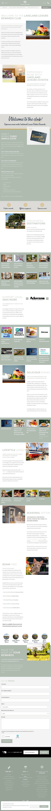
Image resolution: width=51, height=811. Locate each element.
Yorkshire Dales (5, 285)
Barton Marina (42, 796)
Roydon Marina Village (42, 789)
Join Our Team (9, 785)
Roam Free (42, 499)
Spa (15, 500)
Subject (2, 703)
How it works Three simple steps (17, 7)
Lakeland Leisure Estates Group (42, 783)
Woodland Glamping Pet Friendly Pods (35, 539)
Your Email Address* (5, 697)
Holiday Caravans (9, 776)
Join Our (14, 752)
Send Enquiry (7, 740)
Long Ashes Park (5, 267)
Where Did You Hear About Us (7, 710)
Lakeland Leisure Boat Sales (42, 781)
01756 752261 (27, 774)
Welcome (4, 7)
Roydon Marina (43, 267)
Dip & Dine (3, 428)
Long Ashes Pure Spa (9, 784)
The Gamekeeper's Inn (9, 782)
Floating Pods (18, 285)
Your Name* (3, 684)
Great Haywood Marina (42, 779)
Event (33, 499)
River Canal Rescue (6, 359)
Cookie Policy (9, 789)
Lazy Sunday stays (34, 540)
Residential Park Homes (9, 778)
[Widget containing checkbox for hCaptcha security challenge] (10, 736)
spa (40, 535)
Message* (3, 716)
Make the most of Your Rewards (35, 7)
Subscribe (44, 752)
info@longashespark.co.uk (25, 777)
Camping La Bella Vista (42, 776)
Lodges (9, 774)
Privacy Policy (9, 787)
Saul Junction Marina (8, 592)
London (47, 283)
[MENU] (3, 3)
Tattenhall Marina (42, 793)
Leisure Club (9, 780)
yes (3, 732)
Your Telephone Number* (6, 690)
